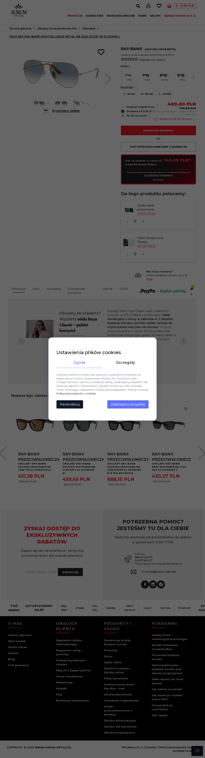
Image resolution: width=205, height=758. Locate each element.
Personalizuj (70, 404)
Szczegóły (125, 362)
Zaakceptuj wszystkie (128, 404)
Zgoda (79, 362)
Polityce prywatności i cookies (76, 393)
